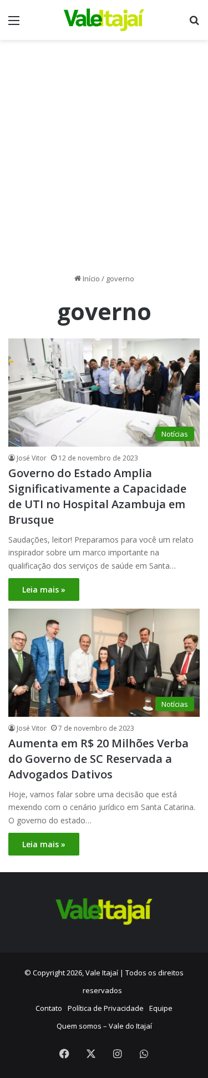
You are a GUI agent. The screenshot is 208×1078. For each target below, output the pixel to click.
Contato (48, 1008)
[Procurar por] (194, 24)
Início (90, 279)
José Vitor (32, 458)
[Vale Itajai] (104, 20)
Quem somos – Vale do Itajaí (104, 1026)
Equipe (161, 1008)
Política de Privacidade (106, 1008)
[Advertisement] (104, 161)
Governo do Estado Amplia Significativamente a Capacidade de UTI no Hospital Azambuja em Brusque (97, 496)
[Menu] (13, 24)
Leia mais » (43, 589)
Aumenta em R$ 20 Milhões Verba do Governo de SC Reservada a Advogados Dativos (98, 759)
